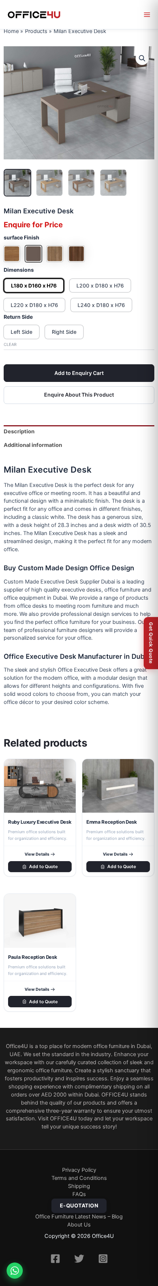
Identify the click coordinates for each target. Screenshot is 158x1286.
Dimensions (19, 270)
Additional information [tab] (33, 445)
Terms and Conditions (79, 1178)
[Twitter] (79, 1258)
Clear (10, 344)
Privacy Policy (79, 1170)
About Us (79, 1224)
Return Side (18, 317)
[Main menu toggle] (147, 14)
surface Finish (21, 237)
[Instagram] (103, 1258)
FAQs (79, 1194)
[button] (142, 58)
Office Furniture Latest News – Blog (79, 1216)
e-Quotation (79, 1205)
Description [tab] (19, 431)
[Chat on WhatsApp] (15, 1270)
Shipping (79, 1186)
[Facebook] (55, 1258)
